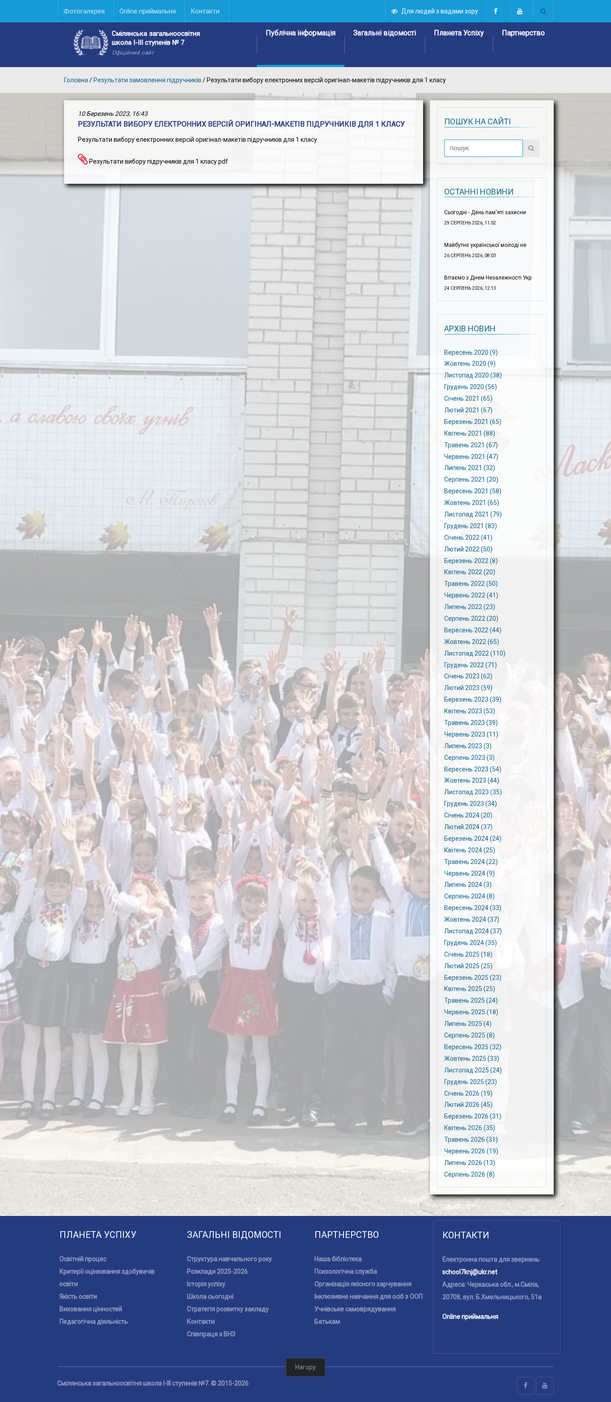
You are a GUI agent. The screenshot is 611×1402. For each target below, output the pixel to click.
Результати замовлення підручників (147, 80)
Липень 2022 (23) (469, 606)
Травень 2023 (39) (471, 722)
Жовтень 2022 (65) (471, 641)
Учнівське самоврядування (355, 1309)
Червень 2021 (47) (471, 456)
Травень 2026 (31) (471, 1139)
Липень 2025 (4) (468, 1023)
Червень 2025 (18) (471, 1012)
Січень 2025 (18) (468, 954)
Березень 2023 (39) (472, 699)
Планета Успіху (459, 33)
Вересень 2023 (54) (472, 768)
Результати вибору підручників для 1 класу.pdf (158, 161)
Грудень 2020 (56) (470, 386)
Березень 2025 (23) (472, 977)
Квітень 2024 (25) (469, 850)
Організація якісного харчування (363, 1284)
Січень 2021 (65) (468, 398)
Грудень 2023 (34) (470, 803)
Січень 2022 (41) (468, 537)
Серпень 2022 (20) (471, 618)
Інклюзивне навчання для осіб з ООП (368, 1296)
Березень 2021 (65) (472, 421)
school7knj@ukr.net (469, 1271)
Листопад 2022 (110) (474, 653)
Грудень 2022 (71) (470, 664)
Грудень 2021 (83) (470, 525)
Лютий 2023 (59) (468, 687)
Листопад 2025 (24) (473, 1069)
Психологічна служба (345, 1271)
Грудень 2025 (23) (470, 1081)
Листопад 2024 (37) (473, 931)
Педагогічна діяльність (93, 1321)
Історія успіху (206, 1284)
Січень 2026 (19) (468, 1093)
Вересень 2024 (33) (472, 907)
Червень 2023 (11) (471, 734)
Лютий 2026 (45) (468, 1104)
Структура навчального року (229, 1258)
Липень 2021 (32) (469, 467)
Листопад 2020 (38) (473, 375)
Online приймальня (470, 1316)
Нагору (305, 1367)
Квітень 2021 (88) (469, 432)
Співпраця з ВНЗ (211, 1334)
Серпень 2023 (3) (469, 757)
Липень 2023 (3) (468, 745)
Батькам (327, 1321)
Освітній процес (82, 1258)
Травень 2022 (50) (471, 583)
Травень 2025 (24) (471, 1000)
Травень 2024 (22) (471, 861)
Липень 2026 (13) (469, 1162)
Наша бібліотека (338, 1258)
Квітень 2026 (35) (469, 1127)
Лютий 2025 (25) (468, 965)
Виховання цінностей (90, 1309)
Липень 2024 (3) (468, 884)
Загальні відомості (384, 33)
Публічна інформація (300, 33)
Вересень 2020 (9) (471, 352)
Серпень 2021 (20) (471, 479)
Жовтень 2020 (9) (470, 363)
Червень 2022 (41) (471, 595)
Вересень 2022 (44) (472, 630)
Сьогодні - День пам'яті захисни (485, 212)
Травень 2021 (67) (471, 444)
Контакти (201, 1321)
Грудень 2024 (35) (470, 942)
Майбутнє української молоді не (485, 245)
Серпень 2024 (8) (469, 896)
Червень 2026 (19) (471, 1151)
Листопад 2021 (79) (473, 514)
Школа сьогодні (210, 1296)
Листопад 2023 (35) (473, 792)
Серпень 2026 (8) (469, 1174)
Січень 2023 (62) (468, 676)
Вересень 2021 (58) (472, 491)
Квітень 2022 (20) (469, 572)
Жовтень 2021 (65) (471, 502)
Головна (76, 80)
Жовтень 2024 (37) (471, 919)
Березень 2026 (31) (472, 1116)
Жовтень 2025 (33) (471, 1058)
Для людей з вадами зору (439, 11)
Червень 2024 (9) (469, 873)
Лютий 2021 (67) (468, 410)
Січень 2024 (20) (468, 815)
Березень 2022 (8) (471, 560)
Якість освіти (78, 1296)
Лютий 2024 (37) (468, 826)
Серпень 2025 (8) (469, 1035)
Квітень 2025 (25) (469, 988)
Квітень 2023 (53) (469, 711)
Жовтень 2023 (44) (471, 780)
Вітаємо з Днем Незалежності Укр (487, 278)
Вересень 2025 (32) (472, 1046)
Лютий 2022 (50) (468, 548)
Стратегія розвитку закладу (228, 1309)
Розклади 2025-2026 (217, 1271)
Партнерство (523, 33)
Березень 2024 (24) (472, 838)
